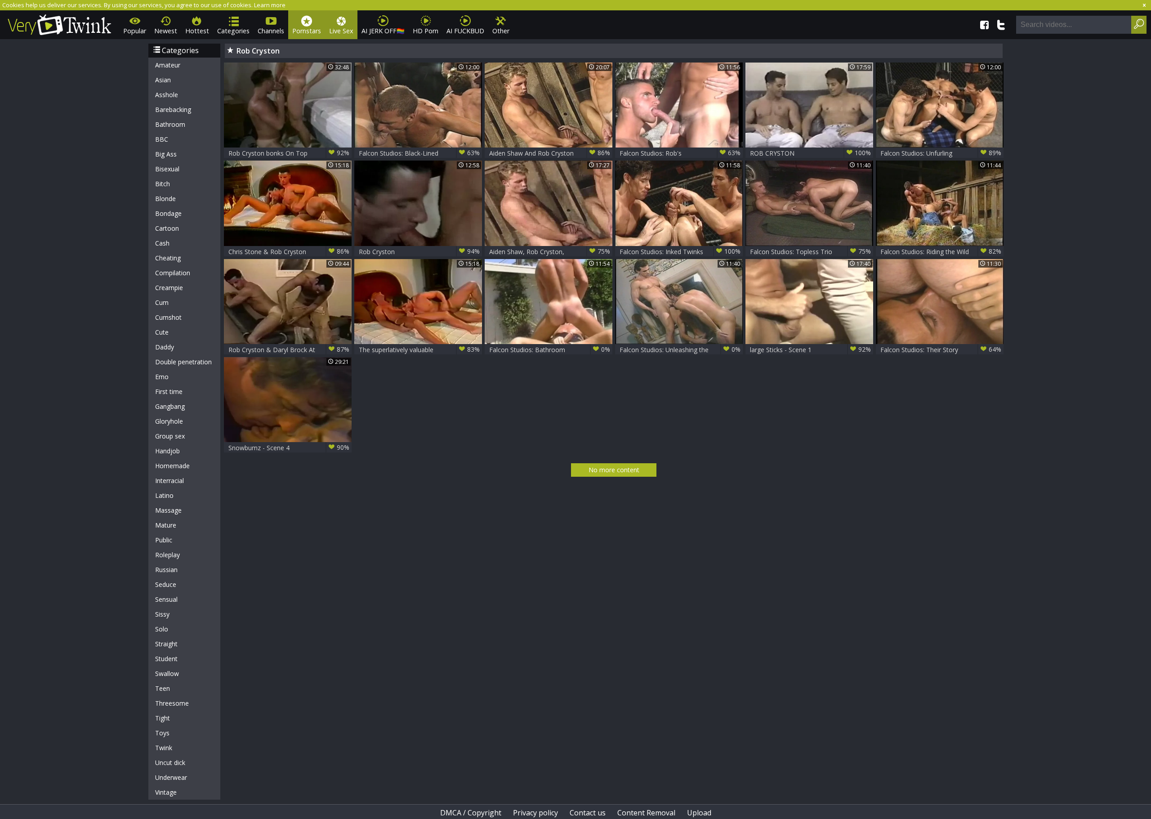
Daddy (164, 347)
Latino (164, 495)
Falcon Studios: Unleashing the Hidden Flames (680, 349)
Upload (699, 812)
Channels (271, 31)
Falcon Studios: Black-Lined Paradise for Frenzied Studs (419, 153)
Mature (165, 525)
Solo (161, 629)
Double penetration (183, 362)
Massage (168, 510)
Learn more (270, 5)
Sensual (166, 599)
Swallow (167, 673)
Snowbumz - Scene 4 (288, 447)
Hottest (197, 31)
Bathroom (170, 124)
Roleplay (167, 554)
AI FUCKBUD (465, 31)
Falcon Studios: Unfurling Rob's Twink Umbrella (940, 153)
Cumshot (168, 317)
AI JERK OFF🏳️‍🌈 (383, 31)
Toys (162, 733)
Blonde (165, 198)
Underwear (171, 777)
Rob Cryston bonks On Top (288, 152)
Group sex (170, 436)
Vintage (166, 792)
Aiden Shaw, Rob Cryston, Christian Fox (549, 251)
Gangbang (170, 406)
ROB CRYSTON (810, 152)
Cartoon (167, 228)
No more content (614, 469)
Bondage (168, 213)
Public (163, 540)
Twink (163, 747)
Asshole (166, 94)
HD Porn (425, 31)
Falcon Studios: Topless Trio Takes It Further (810, 251)
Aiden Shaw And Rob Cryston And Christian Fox (549, 153)
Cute (162, 332)
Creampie (169, 287)
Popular (134, 31)
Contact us (588, 812)
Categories (233, 31)
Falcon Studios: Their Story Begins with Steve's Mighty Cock (940, 349)
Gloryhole (169, 421)
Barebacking (173, 109)
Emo (162, 376)
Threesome (172, 703)
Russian (166, 569)
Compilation (172, 273)
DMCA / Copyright (470, 812)
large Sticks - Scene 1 (810, 349)
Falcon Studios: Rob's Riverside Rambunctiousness (680, 153)
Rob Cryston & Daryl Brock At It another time (288, 349)
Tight (162, 718)
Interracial (169, 480)
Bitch (162, 183)
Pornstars (306, 31)
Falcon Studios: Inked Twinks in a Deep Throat (680, 251)
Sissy (162, 614)
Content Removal (646, 812)
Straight (166, 644)
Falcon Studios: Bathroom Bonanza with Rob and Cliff (549, 349)
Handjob (167, 451)
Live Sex (341, 31)
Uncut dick (170, 762)
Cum (162, 302)
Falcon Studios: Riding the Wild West (940, 251)
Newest (165, 31)
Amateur (167, 65)
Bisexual (167, 169)
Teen (162, 688)
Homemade (172, 465)
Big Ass (166, 154)
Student (166, 658)
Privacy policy (535, 812)
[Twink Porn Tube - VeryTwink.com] (59, 23)
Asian (163, 80)
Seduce (165, 584)
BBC (161, 139)
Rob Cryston (419, 251)
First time (169, 391)
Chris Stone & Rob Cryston (288, 251)
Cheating (168, 258)
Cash (162, 243)
